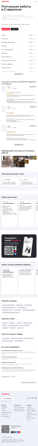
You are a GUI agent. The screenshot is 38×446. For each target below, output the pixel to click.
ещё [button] (36, 184)
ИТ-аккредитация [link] (30, 408)
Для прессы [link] (29, 412)
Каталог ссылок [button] (4, 414)
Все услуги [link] (3, 408)
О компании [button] (29, 407)
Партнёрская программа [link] (32, 414)
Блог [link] (28, 420)
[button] (33, 87)
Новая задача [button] (4, 407)
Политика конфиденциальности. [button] (12, 441)
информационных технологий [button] (7, 439)
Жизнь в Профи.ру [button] (30, 418)
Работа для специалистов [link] (19, 410)
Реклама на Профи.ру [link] (31, 410)
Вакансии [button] (29, 416)
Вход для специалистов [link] (19, 408)
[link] (5, 29)
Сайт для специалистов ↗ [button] (19, 407)
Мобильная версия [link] (5, 416)
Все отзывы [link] (3, 410)
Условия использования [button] (6, 412)
